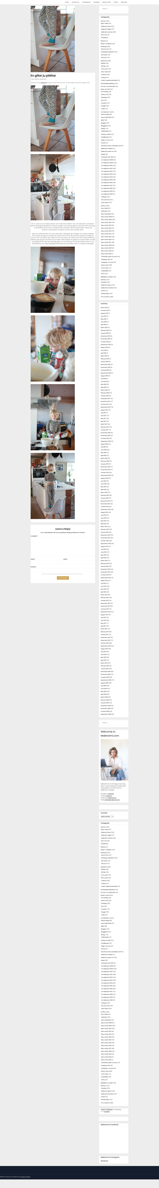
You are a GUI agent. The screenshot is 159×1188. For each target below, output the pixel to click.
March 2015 (104, 492)
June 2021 (103, 316)
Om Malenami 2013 (107, 174)
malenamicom (111, 798)
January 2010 (104, 669)
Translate (107, 1111)
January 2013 (104, 566)
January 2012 (104, 600)
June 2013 (104, 552)
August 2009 (104, 683)
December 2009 (105, 671)
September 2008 (106, 714)
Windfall (103, 37)
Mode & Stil (104, 94)
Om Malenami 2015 (107, 180)
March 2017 (104, 424)
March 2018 (104, 390)
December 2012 (105, 569)
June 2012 (103, 586)
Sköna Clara (104, 265)
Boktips (103, 63)
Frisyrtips (103, 282)
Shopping (104, 97)
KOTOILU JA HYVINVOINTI (108, 86)
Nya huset (124, 2)
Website (33, 567)
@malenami (104, 1161)
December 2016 (105, 433)
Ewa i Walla (104, 208)
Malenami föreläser (107, 148)
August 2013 (104, 546)
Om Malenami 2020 (107, 194)
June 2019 (104, 350)
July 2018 (103, 378)
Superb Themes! (25, 1177)
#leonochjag (105, 114)
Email (65, 559)
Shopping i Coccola (107, 262)
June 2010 (104, 654)
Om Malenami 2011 (106, 168)
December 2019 (105, 336)
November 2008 (105, 708)
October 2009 (105, 677)
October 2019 (105, 342)
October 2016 (105, 438)
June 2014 (104, 518)
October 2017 (105, 404)
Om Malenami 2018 (107, 188)
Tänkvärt (103, 74)
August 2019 (104, 347)
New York (104, 35)
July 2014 (103, 515)
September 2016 (106, 441)
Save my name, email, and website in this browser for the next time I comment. (63, 574)
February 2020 (105, 330)
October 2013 (105, 541)
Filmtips (103, 66)
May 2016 (103, 452)
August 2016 (104, 444)
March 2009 (104, 697)
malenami (111, 794)
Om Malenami (86, 2)
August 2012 (104, 580)
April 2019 (103, 353)
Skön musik (104, 72)
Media (103, 154)
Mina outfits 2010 (106, 222)
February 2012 (105, 597)
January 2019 (104, 361)
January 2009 (105, 703)
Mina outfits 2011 (106, 225)
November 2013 (105, 538)
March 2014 (104, 526)
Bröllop (103, 128)
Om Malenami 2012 (106, 171)
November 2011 (105, 606)
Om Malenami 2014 (107, 177)
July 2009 (103, 686)
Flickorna (103, 41)
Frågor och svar (106, 140)
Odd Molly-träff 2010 (107, 157)
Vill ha (103, 273)
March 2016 (104, 458)
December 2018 (105, 364)
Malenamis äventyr (107, 32)
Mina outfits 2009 (106, 219)
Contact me (75, 2)
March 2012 (104, 595)
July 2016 (103, 447)
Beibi (102, 120)
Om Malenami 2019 (107, 191)
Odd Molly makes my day (108, 256)
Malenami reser (106, 26)
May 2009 (103, 691)
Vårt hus (103, 57)
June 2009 (104, 688)
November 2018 (105, 367)
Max (42, 82)
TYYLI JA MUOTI (105, 297)
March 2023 (104, 307)
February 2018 (105, 393)
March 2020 (104, 327)
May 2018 (103, 384)
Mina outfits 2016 (106, 239)
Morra (45, 82)
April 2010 (103, 660)
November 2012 (105, 572)
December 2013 (105, 535)
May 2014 (103, 521)
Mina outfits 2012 (106, 228)
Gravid (103, 143)
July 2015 (103, 481)
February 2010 (105, 666)
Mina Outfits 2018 (106, 245)
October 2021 (105, 310)
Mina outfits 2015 (106, 237)
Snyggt (103, 106)
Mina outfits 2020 (106, 251)
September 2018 (106, 373)
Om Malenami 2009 (107, 163)
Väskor (103, 109)
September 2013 (106, 543)
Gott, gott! (104, 69)
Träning (103, 77)
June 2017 (104, 415)
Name (33, 559)
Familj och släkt (105, 134)
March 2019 (104, 356)
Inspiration (104, 61)
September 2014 (106, 509)
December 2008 (105, 706)
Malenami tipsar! (106, 285)
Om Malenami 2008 (107, 160)
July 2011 (103, 617)
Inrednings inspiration (107, 52)
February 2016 (105, 461)
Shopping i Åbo (105, 259)
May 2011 (103, 623)
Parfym (103, 291)
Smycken (104, 103)
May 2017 (103, 418)
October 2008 (105, 711)
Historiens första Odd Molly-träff (111, 146)
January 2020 (105, 333)
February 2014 (105, 529)
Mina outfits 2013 (106, 231)
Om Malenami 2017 (107, 185)
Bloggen (103, 123)
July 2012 (103, 583)
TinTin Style (104, 268)
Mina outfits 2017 (106, 242)
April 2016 (103, 455)
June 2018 (104, 381)
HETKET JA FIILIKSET (106, 44)
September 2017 (106, 407)
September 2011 (105, 612)
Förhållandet (105, 137)
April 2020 (103, 324)
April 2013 (103, 558)
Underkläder (104, 271)
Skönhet (103, 280)
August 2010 (104, 649)
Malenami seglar (106, 29)
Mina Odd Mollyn (106, 214)
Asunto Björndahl (106, 117)
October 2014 (105, 506)
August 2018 (104, 376)
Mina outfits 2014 (106, 234)
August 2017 (104, 410)
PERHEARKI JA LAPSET (107, 277)
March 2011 (104, 629)
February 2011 (105, 632)
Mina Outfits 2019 (106, 248)
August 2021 (104, 313)
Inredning (96, 2)
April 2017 (103, 421)
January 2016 (104, 464)
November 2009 (105, 674)
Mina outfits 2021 (106, 254)
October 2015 (105, 472)
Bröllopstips (105, 131)
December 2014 (105, 501)
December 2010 (105, 637)
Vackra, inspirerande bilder (109, 80)
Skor (102, 100)
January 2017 (104, 430)
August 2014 (104, 512)
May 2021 (103, 319)
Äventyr (103, 21)
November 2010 (105, 640)
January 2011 (104, 634)
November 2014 (105, 504)
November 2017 (105, 401)
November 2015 (105, 469)
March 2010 (104, 663)
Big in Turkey (105, 23)
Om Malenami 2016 (107, 182)
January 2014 (105, 532)
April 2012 (103, 592)
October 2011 (104, 609)
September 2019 (106, 344)
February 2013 (105, 563)
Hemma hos (105, 49)
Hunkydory (104, 211)
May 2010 (103, 657)
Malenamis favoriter (107, 288)
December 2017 (105, 398)
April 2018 (103, 387)
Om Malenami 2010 (107, 165)
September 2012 (106, 578)
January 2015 (105, 498)
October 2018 (105, 370)
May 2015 (103, 487)
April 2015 (103, 489)
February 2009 (105, 700)
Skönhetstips (105, 293)
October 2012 (105, 575)
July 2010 (103, 651)
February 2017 (105, 427)
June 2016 (104, 450)
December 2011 (105, 603)
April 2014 (103, 524)
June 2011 (103, 620)
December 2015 (105, 467)
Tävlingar (104, 197)
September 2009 (106, 680)
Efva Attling (104, 91)
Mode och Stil (106, 2)
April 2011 (103, 626)
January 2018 (104, 396)
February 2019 (105, 359)
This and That (105, 200)
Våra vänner (105, 202)
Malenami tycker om (107, 151)
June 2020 (104, 322)
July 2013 (103, 549)
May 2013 (103, 555)
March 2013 (104, 560)
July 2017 (103, 413)
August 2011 (104, 615)
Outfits (116, 2)
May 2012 (103, 589)
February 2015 (105, 495)
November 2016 (105, 435)
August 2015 (104, 478)
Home (67, 2)
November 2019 (105, 339)
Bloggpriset (104, 126)
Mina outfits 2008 (106, 217)
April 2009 (103, 694)
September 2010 (106, 646)
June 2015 (104, 484)
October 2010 (105, 643)
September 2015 (106, 475)
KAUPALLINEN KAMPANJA (108, 83)
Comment (34, 536)
